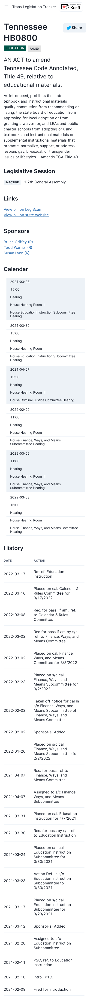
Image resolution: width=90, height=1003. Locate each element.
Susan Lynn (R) (17, 253)
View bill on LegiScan (22, 209)
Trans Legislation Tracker (34, 6)
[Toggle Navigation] (6, 7)
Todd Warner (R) (18, 247)
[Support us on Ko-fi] (71, 7)
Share (77, 27)
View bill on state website (26, 215)
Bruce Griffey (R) (18, 241)
